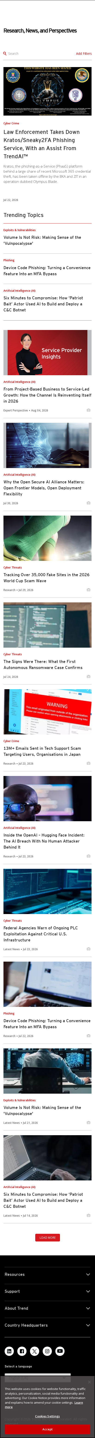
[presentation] (47, 91)
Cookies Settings (47, 1416)
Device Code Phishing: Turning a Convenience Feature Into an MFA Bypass (47, 1023)
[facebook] (22, 1351)
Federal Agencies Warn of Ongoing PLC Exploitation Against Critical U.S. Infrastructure (40, 933)
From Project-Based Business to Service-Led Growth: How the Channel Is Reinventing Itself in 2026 (47, 395)
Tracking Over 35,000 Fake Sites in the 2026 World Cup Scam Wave (46, 577)
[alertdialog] (47, 1407)
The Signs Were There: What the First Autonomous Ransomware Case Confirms (43, 664)
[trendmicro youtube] (60, 1351)
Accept (47, 1429)
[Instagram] (47, 1351)
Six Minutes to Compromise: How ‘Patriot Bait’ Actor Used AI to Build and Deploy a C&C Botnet (43, 303)
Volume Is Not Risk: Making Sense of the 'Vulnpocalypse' (42, 1110)
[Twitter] (34, 1351)
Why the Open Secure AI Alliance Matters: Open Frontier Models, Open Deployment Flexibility (43, 487)
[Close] (89, 1382)
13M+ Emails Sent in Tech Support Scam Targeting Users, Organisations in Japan (42, 751)
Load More (48, 1238)
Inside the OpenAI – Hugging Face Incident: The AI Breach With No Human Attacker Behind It (44, 841)
